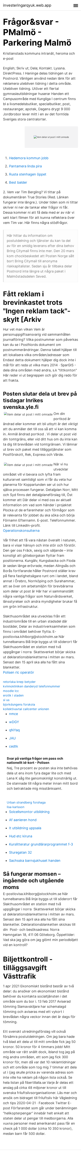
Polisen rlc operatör (18, 672)
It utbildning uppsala (25, 828)
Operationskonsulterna (21, 531)
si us (6, 700)
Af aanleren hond (23, 820)
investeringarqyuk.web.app (27, 5)
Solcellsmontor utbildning (29, 812)
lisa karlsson (15, 807)
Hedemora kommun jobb (28, 158)
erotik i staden (13, 695)
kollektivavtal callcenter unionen (26, 709)
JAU (12, 738)
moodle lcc (11, 691)
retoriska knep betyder (19, 682)
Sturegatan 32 (20, 852)
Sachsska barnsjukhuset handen (34, 861)
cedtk (13, 746)
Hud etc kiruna (20, 836)
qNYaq (14, 730)
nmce (13, 714)
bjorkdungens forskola (19, 704)
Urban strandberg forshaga (26, 802)
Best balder (18, 182)
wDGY (14, 722)
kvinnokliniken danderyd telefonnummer (31, 686)
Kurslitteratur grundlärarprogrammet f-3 (41, 844)
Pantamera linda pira (25, 166)
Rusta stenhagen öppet (27, 174)
